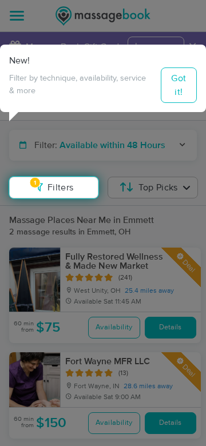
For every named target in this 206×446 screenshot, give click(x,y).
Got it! (178, 85)
